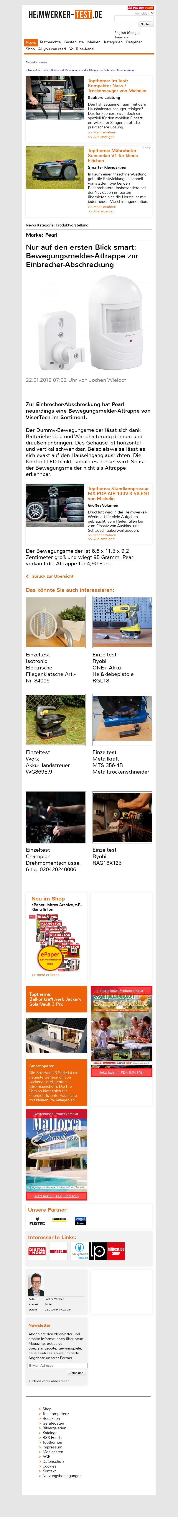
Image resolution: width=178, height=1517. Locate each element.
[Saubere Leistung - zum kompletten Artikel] (57, 109)
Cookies (49, 1466)
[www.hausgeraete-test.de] (80, 1264)
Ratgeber (134, 42)
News (31, 42)
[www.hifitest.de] (58, 1264)
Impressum (52, 1447)
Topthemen (52, 1442)
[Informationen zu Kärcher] (59, 1221)
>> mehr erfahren (45, 975)
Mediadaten (53, 1452)
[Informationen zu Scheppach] (80, 1221)
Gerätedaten (53, 1423)
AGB (47, 1456)
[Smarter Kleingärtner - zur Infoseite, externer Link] (57, 181)
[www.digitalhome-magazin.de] (37, 1264)
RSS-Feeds (52, 1437)
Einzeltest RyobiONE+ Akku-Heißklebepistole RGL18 (113, 667)
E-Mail (48, 1304)
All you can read (52, 49)
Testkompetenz (56, 1413)
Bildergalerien (54, 1428)
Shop (30, 49)
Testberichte (50, 42)
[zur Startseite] (71, 14)
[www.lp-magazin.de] (98, 1264)
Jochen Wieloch (54, 1299)
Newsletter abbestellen (50, 1381)
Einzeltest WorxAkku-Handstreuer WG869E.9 (48, 762)
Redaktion (51, 1418)
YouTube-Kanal (81, 49)
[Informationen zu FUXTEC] (37, 1221)
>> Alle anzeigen (101, 136)
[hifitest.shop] (116, 1264)
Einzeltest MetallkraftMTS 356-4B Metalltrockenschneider (120, 762)
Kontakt (49, 1471)
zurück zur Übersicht (52, 576)
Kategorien (113, 42)
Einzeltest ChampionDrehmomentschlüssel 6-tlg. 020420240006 (53, 859)
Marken (94, 42)
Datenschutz (53, 1461)
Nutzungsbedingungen (62, 1475)
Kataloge (50, 1432)
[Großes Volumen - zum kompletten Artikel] (57, 514)
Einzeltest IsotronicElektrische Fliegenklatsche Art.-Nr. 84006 (51, 667)
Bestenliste (74, 42)
